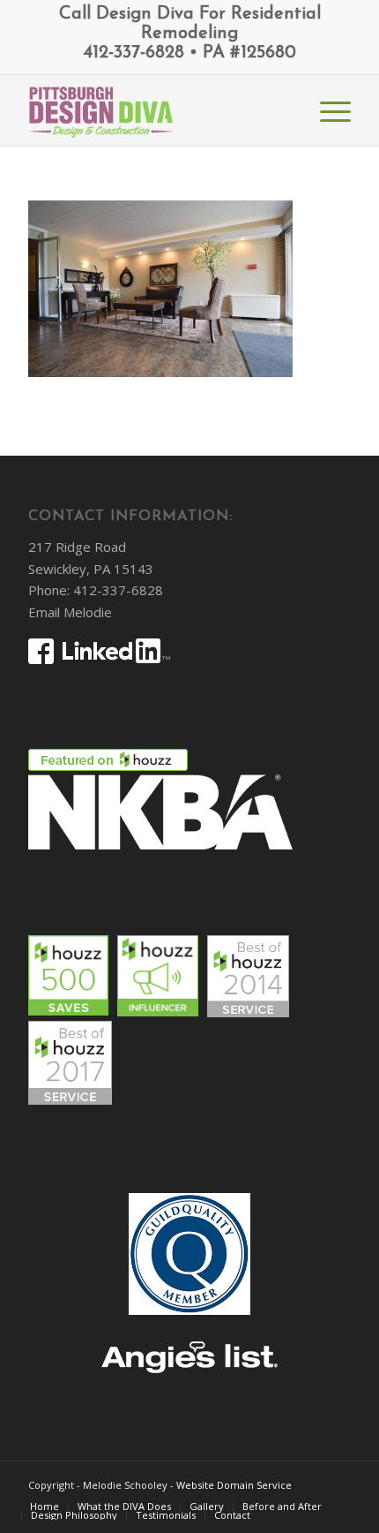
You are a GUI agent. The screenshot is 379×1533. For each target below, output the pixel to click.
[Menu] (326, 110)
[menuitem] (326, 110)
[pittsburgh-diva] (157, 110)
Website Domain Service (234, 1484)
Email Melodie (70, 612)
